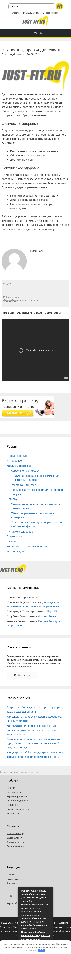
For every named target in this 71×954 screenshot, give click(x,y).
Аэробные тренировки (25, 470)
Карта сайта (13, 903)
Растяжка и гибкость (24, 484)
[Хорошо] (12, 300)
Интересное (14, 460)
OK (41, 950)
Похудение (12, 805)
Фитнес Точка (47, 616)
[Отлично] (15, 300)
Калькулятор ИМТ (16, 842)
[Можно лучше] (7, 300)
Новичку (12, 499)
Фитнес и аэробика (9, 772)
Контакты (12, 883)
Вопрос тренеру (50, 13)
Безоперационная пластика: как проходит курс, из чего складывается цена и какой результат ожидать (33, 743)
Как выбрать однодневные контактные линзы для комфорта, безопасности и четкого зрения (31, 730)
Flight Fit (51, 611)
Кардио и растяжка (19, 465)
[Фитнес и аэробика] (35, 21)
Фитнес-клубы (16, 551)
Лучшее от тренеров (18, 809)
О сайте (15, 13)
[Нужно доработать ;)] (4, 300)
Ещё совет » (22, 675)
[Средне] (10, 300)
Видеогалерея (14, 837)
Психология (14, 536)
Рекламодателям (31, 13)
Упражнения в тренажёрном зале (28, 546)
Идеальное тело (17, 455)
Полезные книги (15, 846)
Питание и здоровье (20, 531)
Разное (11, 541)
